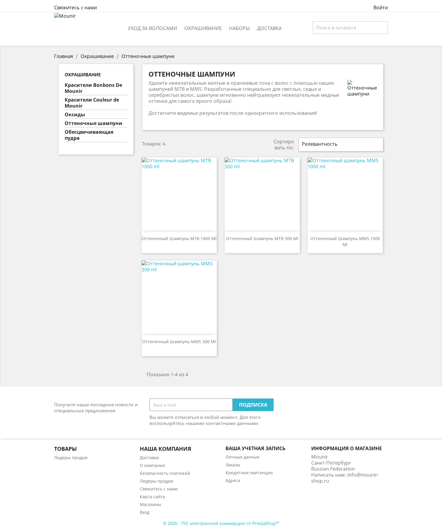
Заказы (233, 465)
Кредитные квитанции (249, 472)
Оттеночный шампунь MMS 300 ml (179, 341)
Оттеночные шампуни (93, 123)
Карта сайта (152, 496)
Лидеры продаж (71, 457)
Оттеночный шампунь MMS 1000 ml (345, 241)
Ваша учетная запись (255, 448)
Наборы (239, 28)
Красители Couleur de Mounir (92, 103)
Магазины (150, 504)
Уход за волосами (152, 28)
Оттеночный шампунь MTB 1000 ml (179, 238)
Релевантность (340, 144)
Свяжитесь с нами (75, 7)
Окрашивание (203, 28)
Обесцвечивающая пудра (89, 135)
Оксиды (75, 114)
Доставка (269, 28)
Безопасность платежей (165, 473)
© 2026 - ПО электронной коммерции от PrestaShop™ (221, 523)
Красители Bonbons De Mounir (93, 88)
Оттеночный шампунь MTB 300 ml (262, 238)
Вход (144, 512)
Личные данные (242, 457)
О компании (152, 465)
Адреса (233, 480)
